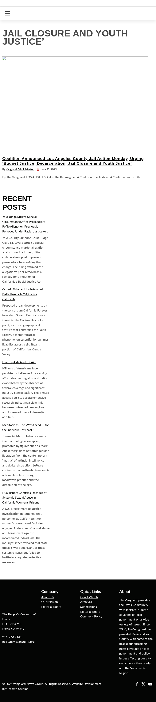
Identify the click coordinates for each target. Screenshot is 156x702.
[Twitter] (143, 683)
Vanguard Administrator (20, 169)
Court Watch (89, 597)
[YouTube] (150, 683)
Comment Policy (91, 616)
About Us (47, 597)
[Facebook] (137, 683)
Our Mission (49, 601)
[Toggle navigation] (7, 13)
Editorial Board (51, 606)
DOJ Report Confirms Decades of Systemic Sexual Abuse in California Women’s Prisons (24, 497)
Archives (86, 601)
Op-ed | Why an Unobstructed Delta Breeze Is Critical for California (22, 294)
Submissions (88, 606)
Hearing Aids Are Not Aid (19, 362)
